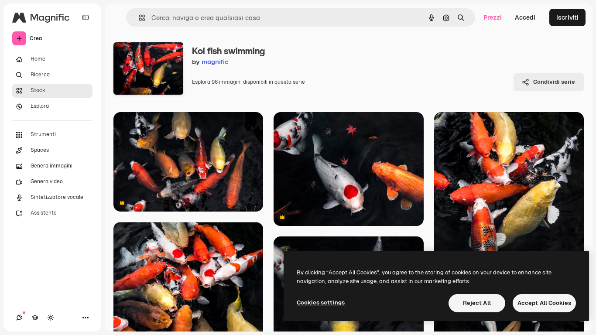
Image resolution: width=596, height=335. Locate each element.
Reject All (477, 303)
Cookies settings (321, 302)
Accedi (525, 17)
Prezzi (492, 17)
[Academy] (35, 318)
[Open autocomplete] (139, 17)
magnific (215, 62)
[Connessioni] (19, 318)
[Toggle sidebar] (85, 17)
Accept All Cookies (544, 303)
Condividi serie (554, 81)
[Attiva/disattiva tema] (51, 318)
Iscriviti (567, 17)
